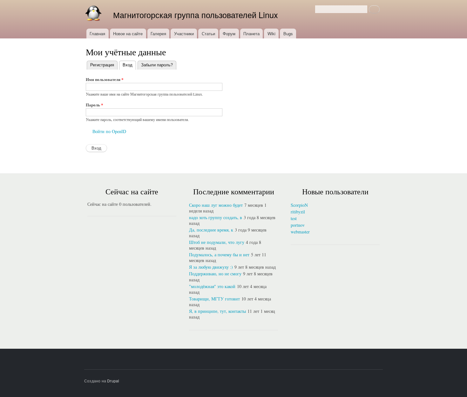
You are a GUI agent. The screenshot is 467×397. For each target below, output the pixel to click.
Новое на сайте (128, 33)
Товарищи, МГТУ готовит (214, 299)
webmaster (300, 232)
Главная (97, 33)
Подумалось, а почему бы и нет (219, 255)
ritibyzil (298, 212)
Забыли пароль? (157, 65)
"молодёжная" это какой (212, 286)
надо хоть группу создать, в (215, 217)
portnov (298, 225)
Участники (184, 33)
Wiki (271, 33)
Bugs (288, 33)
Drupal (113, 380)
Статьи (208, 33)
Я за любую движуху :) (211, 267)
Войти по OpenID (109, 131)
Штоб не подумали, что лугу (216, 242)
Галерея (158, 33)
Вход (129, 65)
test (294, 218)
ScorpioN (299, 205)
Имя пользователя (105, 79)
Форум (229, 33)
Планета (251, 33)
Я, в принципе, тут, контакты (217, 311)
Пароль (94, 105)
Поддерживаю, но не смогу (215, 274)
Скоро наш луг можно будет (216, 205)
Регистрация (102, 65)
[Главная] (94, 14)
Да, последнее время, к (211, 230)
